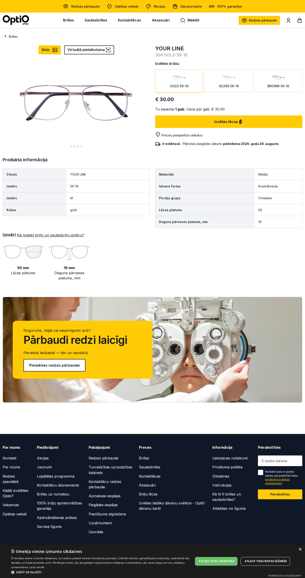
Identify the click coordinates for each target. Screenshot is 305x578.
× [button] (300, 549)
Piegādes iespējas (103, 505)
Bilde (46, 50)
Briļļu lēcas (148, 494)
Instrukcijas (222, 485)
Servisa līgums (49, 526)
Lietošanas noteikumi (230, 458)
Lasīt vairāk (36, 567)
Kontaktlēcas (129, 20)
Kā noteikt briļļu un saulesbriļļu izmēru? (50, 235)
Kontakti (9, 458)
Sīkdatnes (220, 476)
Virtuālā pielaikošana (86, 49)
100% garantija (229, 6)
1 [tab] (71, 146)
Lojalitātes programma (55, 476)
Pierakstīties (280, 494)
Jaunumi (44, 467)
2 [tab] (74, 146)
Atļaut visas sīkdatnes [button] (217, 561)
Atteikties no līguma (229, 508)
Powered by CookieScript (284, 575)
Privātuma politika (227, 467)
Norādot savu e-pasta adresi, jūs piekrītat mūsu (281, 477)
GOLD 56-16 (179, 86)
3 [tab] (78, 146)
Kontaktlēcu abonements (58, 485)
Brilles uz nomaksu (53, 494)
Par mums (11, 467)
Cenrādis (96, 532)
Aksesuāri (161, 20)
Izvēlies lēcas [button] (226, 121)
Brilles (68, 20)
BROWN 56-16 (278, 86)
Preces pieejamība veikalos (182, 135)
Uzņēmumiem (100, 523)
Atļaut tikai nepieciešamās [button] (266, 561)
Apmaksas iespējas (105, 496)
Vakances (11, 505)
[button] (102, 572)
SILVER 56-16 (229, 86)
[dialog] (152, 561)
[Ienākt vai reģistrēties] (288, 21)
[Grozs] (299, 21)
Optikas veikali (126, 6)
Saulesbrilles (96, 20)
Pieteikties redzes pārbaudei (54, 365)
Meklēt (193, 20)
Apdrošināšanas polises (57, 517)
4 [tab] (81, 146)
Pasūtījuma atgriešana (107, 514)
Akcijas (159, 6)
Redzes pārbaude (85, 6)
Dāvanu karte (191, 6)
